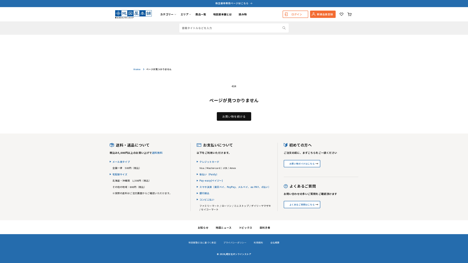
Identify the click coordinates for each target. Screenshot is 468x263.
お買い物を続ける (234, 116)
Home (136, 69)
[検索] (284, 28)
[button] (167, 14)
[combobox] (234, 28)
